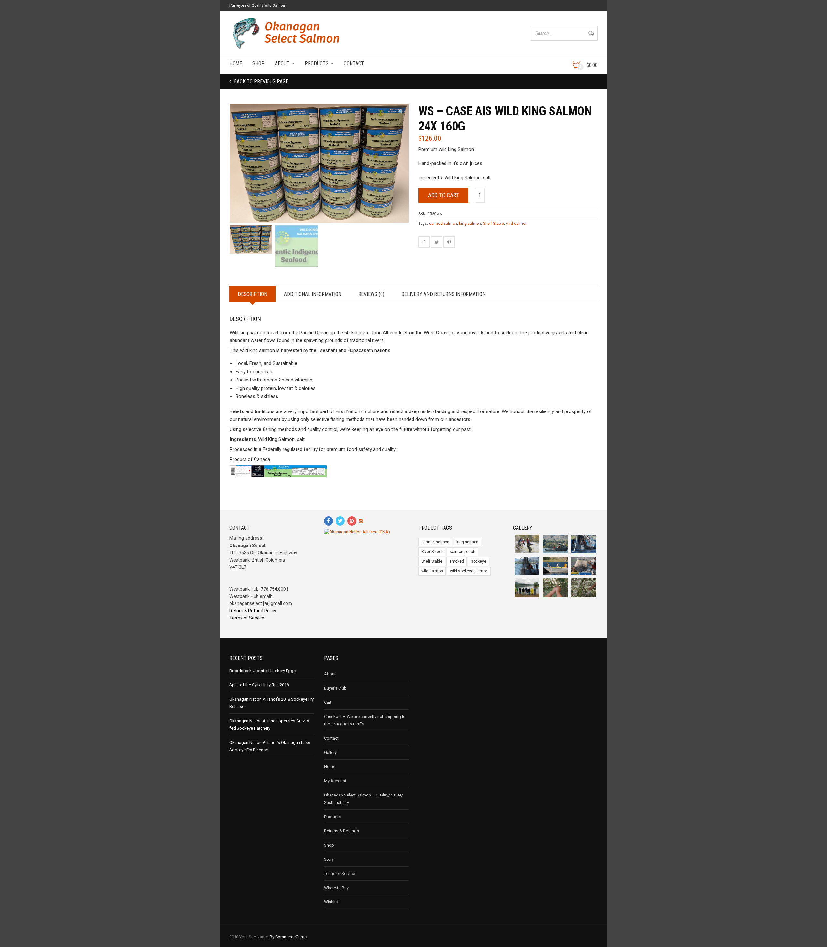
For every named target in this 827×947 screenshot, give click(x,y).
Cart (327, 702)
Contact (354, 63)
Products (317, 63)
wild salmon (517, 223)
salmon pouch (462, 551)
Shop (258, 63)
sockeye (478, 561)
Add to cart (443, 195)
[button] (401, 112)
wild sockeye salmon (469, 571)
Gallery (330, 752)
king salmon (470, 223)
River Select (432, 551)
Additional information (312, 294)
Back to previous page (260, 81)
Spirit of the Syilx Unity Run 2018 (259, 684)
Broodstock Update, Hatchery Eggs (262, 670)
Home (235, 63)
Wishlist (331, 902)
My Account (335, 780)
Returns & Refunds (341, 830)
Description (252, 294)
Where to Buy (336, 887)
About (282, 63)
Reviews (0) (371, 294)
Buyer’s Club (335, 688)
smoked (456, 561)
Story (329, 859)
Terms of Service (246, 617)
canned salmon (443, 223)
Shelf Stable (493, 223)
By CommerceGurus (288, 936)
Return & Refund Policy (252, 610)
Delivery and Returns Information (443, 294)
